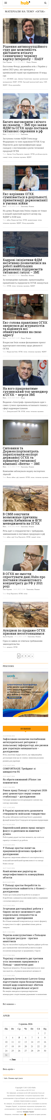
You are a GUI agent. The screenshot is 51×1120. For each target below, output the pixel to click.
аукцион (9, 647)
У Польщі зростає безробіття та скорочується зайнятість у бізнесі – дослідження (24, 888)
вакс (15, 79)
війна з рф (15, 477)
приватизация (32, 220)
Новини (34, 62)
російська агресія (41, 154)
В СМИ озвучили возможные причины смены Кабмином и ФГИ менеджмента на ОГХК (22, 518)
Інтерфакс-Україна (28, 1112)
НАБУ (15, 82)
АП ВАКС (10, 79)
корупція (36, 79)
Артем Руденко (8, 636)
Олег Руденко (7, 62)
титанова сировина (19, 157)
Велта (9, 477)
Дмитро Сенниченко (25, 79)
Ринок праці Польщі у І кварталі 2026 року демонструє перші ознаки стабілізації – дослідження (25, 793)
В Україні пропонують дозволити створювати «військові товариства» (24, 812)
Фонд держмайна (14, 85)
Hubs (4, 134)
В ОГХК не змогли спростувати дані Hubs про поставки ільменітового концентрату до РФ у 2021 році (24, 580)
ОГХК (20, 82)
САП (45, 82)
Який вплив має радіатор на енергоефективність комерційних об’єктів (23, 874)
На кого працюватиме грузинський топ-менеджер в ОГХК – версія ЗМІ (25, 391)
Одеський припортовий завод (33, 82)
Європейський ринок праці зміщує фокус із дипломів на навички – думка (24, 830)
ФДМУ (5, 85)
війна (8, 220)
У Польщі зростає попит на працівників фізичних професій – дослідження (23, 851)
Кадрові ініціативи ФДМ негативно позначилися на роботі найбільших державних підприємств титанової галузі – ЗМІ (24, 266)
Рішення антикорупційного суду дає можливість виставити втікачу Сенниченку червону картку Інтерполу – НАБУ (25, 52)
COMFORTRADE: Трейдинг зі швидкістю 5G (19, 770)
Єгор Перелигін (17, 154)
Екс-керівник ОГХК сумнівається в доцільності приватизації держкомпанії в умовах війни (25, 198)
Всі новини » (9, 1003)
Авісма (9, 154)
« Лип (13, 1059)
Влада (29, 62)
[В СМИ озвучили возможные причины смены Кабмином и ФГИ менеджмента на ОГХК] (25, 498)
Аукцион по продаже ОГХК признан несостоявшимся (24, 631)
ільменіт (27, 154)
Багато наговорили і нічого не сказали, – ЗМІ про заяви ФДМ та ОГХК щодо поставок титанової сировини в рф (25, 126)
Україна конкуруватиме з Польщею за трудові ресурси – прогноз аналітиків (24, 938)
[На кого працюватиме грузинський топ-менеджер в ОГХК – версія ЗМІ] (25, 372)
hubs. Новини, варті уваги (25, 3)
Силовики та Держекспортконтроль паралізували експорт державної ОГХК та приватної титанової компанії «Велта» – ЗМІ (21, 456)
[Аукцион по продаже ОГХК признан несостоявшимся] (25, 614)
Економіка (24, 134)
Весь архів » (9, 1069)
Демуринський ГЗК (13, 411)
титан (10, 157)
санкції (5, 157)
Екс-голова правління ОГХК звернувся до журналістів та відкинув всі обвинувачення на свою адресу (25, 328)
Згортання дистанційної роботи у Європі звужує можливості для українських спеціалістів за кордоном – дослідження (23, 913)
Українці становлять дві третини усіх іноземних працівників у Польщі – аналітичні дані (23, 961)
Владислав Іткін (16, 220)
